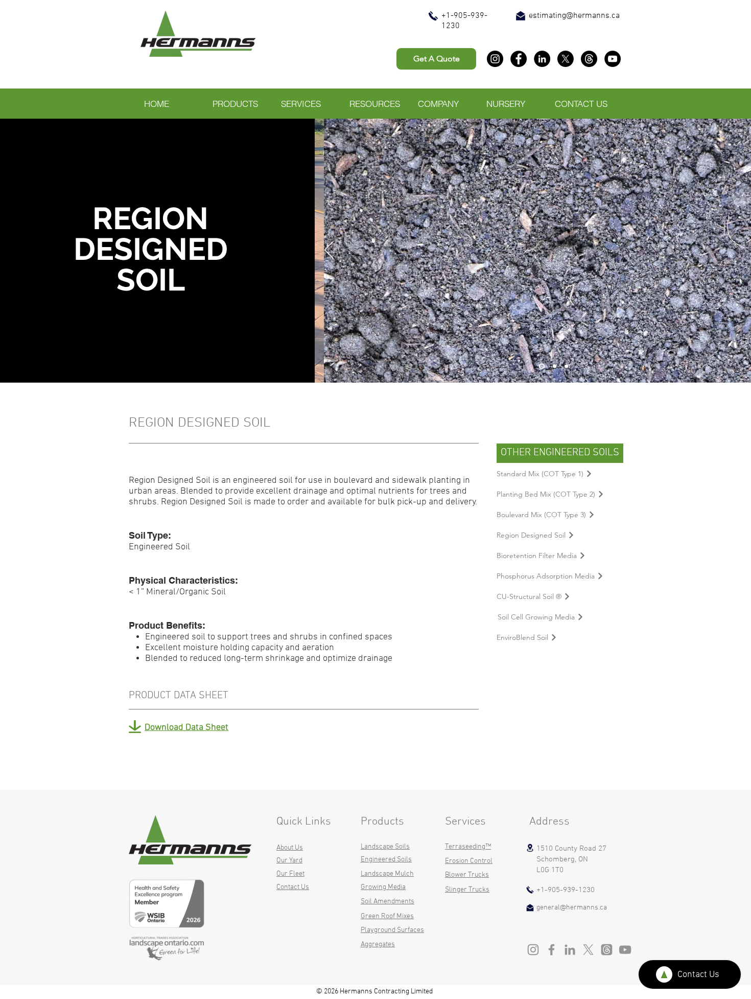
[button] (238, 103)
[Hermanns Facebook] (518, 59)
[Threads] (589, 59)
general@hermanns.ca (571, 907)
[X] (565, 59)
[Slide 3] (542, 366)
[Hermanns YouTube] (612, 59)
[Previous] (329, 250)
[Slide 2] (566, 366)
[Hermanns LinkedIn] (542, 59)
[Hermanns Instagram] (495, 59)
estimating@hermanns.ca (574, 16)
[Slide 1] (554, 366)
